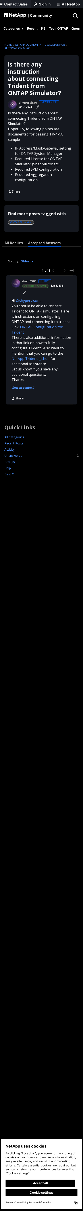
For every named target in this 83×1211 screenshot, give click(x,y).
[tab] (13, 243)
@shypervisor (27, 300)
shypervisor (28, 103)
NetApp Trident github (31, 358)
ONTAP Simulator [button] (21, 222)
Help (7, 468)
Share (14, 191)
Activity (9, 449)
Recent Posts (13, 443)
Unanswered (41, 455)
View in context (23, 387)
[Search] (75, 15)
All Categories (14, 437)
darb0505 (29, 281)
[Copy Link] (37, 107)
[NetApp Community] (28, 15)
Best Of (9, 474)
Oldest (26, 261)
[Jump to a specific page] (71, 270)
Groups (9, 462)
